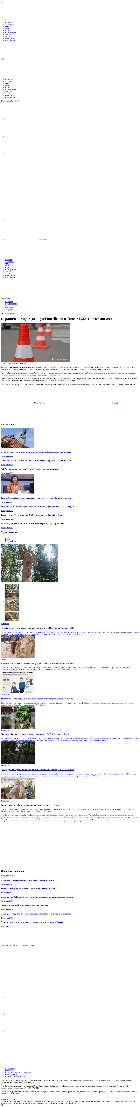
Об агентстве (10, 1069)
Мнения (8, 26)
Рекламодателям (11, 1074)
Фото (7, 28)
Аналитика (9, 24)
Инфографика (10, 32)
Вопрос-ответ (10, 38)
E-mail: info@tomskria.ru (9, 945)
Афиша (8, 34)
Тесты (7, 36)
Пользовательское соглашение (16, 1076)
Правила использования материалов (18, 1073)
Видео (7, 30)
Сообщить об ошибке (27, 945)
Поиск (3, 239)
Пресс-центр (10, 40)
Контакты (9, 1071)
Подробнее (76, 1103)
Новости (8, 23)
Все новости (5, 926)
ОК (2, 1105)
